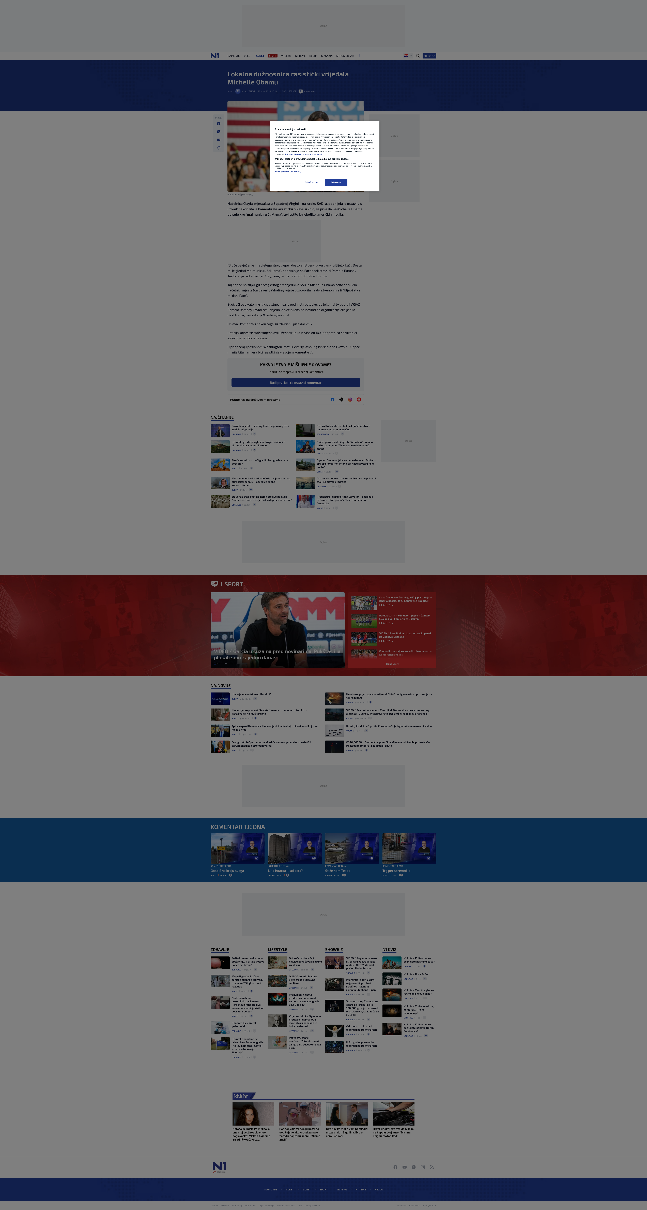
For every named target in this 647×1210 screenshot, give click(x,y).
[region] (324, 156)
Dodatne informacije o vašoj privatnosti (303, 154)
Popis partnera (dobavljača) (288, 171)
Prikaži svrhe (311, 182)
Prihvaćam (336, 182)
